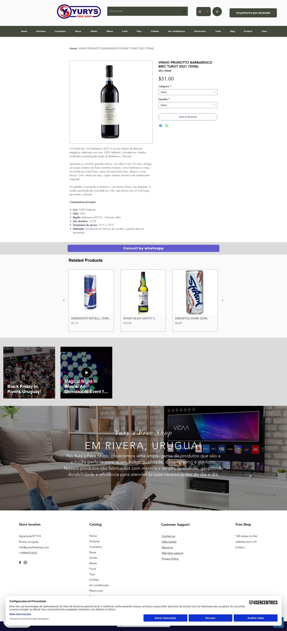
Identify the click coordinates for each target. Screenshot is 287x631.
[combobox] (187, 92)
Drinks (93, 557)
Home (73, 48)
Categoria (164, 86)
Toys (92, 574)
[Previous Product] (64, 300)
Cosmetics (95, 546)
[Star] (217, 11)
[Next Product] (223, 300)
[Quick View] (91, 292)
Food (92, 568)
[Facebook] (20, 562)
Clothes (94, 579)
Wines (93, 563)
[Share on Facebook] (161, 126)
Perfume (94, 541)
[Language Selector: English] (203, 11)
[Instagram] (25, 562)
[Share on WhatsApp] (167, 126)
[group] (143, 300)
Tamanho (164, 99)
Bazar (92, 552)
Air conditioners (99, 585)
